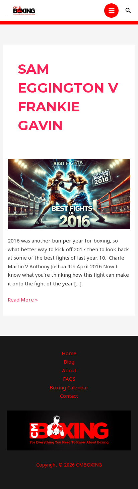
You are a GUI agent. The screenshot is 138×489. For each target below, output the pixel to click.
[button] (128, 10)
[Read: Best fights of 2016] (69, 193)
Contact (69, 395)
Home (69, 353)
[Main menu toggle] (111, 10)
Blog (69, 361)
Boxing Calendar (69, 387)
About (69, 370)
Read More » (23, 299)
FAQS (69, 378)
